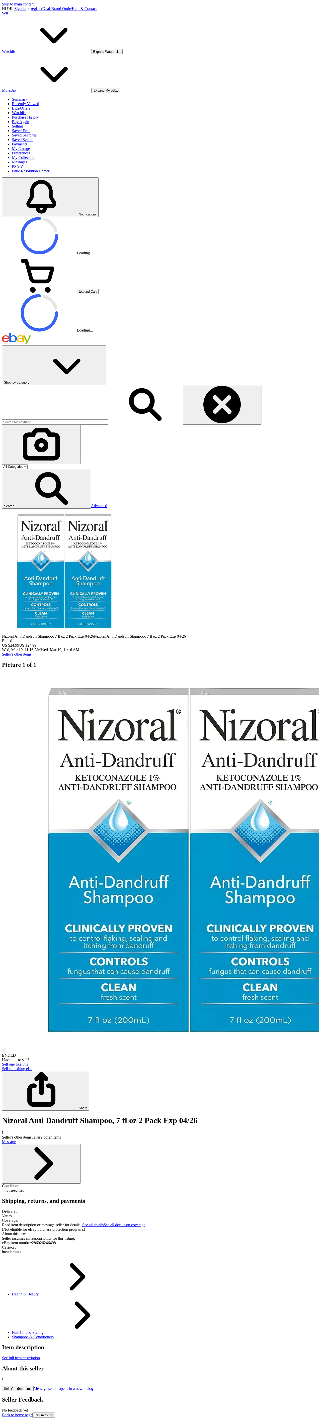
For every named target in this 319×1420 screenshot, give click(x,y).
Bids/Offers (21, 108)
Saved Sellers (22, 139)
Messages (19, 162)
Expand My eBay (105, 90)
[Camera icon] (41, 444)
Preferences (21, 153)
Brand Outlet (61, 8)
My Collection (23, 157)
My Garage (21, 148)
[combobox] (55, 422)
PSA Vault (20, 166)
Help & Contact (84, 8)
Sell (5, 13)
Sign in (20, 8)
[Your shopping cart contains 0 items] (39, 291)
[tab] (159, 1234)
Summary (19, 99)
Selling (17, 126)
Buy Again (20, 122)
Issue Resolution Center (30, 171)
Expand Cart (88, 291)
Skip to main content (18, 4)
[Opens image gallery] (4, 1050)
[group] (159, 860)
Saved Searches (24, 135)
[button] (46, 489)
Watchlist (19, 113)
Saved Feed (21, 131)
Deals (46, 8)
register (36, 8)
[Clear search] (222, 405)
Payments (19, 144)
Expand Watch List (107, 52)
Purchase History (25, 117)
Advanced (99, 506)
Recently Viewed (25, 104)
